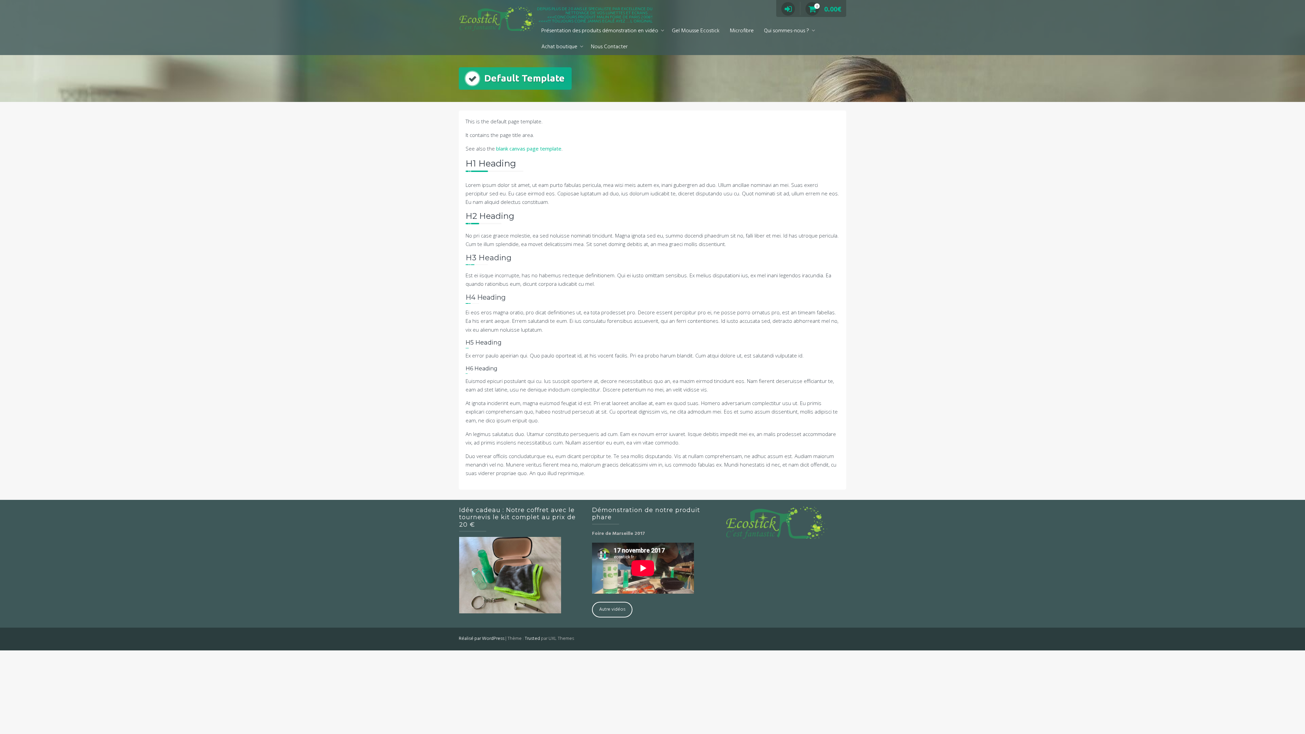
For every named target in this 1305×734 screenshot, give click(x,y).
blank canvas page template (528, 148)
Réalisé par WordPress (481, 639)
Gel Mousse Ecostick (695, 31)
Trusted (532, 639)
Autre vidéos (612, 609)
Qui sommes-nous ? (786, 31)
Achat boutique (559, 46)
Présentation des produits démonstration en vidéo (599, 31)
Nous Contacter (609, 46)
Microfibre (742, 31)
